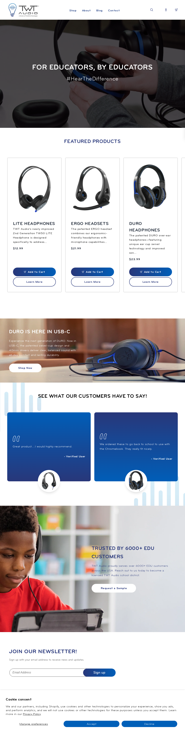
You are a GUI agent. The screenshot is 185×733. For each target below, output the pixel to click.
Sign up (99, 672)
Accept (91, 724)
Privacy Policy (32, 714)
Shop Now (25, 368)
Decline (149, 724)
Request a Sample (114, 588)
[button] (73, 14)
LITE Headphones (34, 223)
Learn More (34, 282)
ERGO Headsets (90, 223)
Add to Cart (36, 272)
